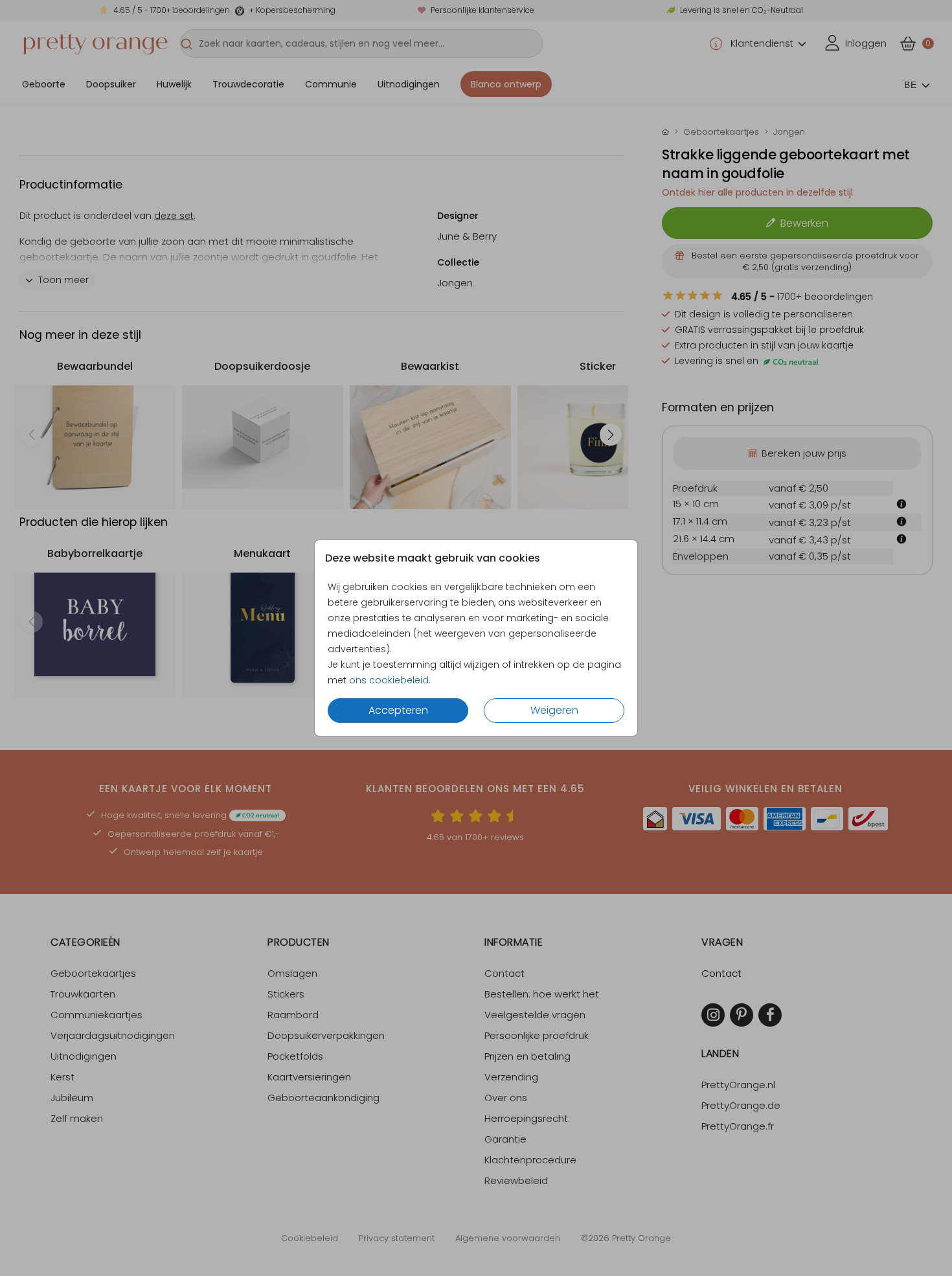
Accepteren (398, 710)
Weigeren (554, 710)
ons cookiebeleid (389, 680)
